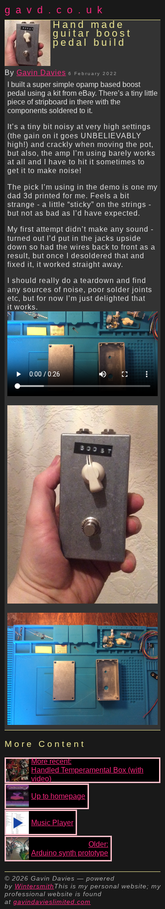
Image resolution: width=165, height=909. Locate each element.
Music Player (52, 823)
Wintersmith (34, 886)
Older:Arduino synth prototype (69, 848)
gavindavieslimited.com (52, 901)
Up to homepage (58, 796)
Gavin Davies (41, 72)
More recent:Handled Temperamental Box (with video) (87, 770)
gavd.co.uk (56, 9)
